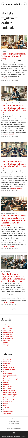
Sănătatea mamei (8, 402)
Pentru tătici (7, 388)
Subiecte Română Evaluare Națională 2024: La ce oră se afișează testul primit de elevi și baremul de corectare (13, 220)
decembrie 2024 (8, 332)
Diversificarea (7, 373)
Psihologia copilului (9, 390)
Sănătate (5, 398)
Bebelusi (5, 365)
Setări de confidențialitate (14, 428)
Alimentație (6, 363)
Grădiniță (6, 381)
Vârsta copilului (8, 411)
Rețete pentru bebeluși (10, 394)
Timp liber (6, 407)
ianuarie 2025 (7, 331)
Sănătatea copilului (9, 400)
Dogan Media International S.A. (15, 436)
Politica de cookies (14, 423)
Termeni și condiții (14, 421)
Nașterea (6, 382)
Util (7, 51)
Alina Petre (6, 80)
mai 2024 (6, 346)
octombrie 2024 (8, 336)
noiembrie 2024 (8, 334)
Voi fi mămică (7, 413)
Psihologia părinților (9, 392)
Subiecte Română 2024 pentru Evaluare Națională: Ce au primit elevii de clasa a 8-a (13, 165)
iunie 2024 (6, 344)
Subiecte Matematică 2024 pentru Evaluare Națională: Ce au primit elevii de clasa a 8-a (13, 109)
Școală (3, 51)
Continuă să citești (6, 78)
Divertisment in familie (10, 375)
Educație (3, 103)
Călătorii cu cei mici (9, 367)
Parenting (6, 384)
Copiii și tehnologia (9, 369)
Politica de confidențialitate (14, 426)
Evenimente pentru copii (10, 379)
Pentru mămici (11, 103)
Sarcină (5, 403)
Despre (14, 419)
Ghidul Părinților (14, 4)
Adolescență (7, 362)
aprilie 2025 (6, 325)
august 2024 (6, 340)
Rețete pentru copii (9, 396)
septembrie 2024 (8, 338)
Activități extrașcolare (9, 360)
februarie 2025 (7, 329)
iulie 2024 (6, 342)
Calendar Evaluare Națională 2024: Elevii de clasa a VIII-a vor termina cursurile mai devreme (13, 277)
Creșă (5, 371)
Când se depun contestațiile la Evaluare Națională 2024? (14, 56)
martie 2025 (6, 327)
